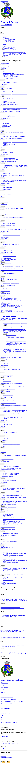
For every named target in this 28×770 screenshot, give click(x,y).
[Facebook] (3, 29)
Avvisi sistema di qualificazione (12, 342)
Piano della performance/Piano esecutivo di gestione (13, 217)
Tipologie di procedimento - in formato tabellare (13, 266)
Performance (3, 205)
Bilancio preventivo (7, 379)
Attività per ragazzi (4, 719)
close (2, 33)
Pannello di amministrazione (6, 757)
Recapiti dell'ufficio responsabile (9, 273)
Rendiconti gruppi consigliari (9, 115)
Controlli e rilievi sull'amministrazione (8, 403)
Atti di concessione (4, 365)
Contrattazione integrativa (6, 189)
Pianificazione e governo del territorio (8, 504)
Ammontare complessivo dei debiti (10, 474)
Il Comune (5, 683)
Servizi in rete (3, 452)
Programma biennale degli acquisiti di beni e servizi (16, 326)
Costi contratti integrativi (8, 194)
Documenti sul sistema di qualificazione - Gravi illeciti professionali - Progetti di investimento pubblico (12, 306)
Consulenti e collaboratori (6, 126)
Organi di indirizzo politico (6, 88)
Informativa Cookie (14, 754)
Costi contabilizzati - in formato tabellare (11, 444)
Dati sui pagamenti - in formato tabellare (11, 466)
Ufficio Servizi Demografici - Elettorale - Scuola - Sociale (12, 701)
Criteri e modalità (4, 359)
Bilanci (2, 371)
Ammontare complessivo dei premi (8, 225)
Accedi (4, 44)
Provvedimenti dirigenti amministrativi (8, 285)
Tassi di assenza (4, 169)
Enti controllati (4, 238)
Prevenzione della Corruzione (7, 547)
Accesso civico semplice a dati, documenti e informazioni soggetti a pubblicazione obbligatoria (15, 569)
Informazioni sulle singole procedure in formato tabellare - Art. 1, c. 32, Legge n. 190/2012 (15, 315)
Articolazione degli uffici (6, 118)
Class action (3, 434)
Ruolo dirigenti (6, 145)
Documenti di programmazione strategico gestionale (13, 74)
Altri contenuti (3, 543)
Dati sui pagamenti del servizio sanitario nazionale (11, 468)
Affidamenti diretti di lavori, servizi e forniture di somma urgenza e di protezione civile (16, 344)
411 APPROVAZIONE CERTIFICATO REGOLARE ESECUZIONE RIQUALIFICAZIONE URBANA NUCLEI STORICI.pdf (13, 631)
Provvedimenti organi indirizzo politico (9, 279)
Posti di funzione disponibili (9, 144)
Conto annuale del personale (9, 158)
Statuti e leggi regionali (8, 75)
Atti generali (3, 68)
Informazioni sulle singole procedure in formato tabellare (12, 311)
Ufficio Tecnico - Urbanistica (7, 703)
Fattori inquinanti (6, 516)
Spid (1, 717)
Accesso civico (4, 564)
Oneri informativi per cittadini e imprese (9, 78)
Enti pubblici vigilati (5, 240)
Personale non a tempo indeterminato (8, 161)
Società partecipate (4, 246)
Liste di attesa (3, 446)
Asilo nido (3, 710)
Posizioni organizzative (5, 148)
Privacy (2, 754)
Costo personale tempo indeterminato (10, 159)
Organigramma (6, 123)
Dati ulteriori (3, 582)
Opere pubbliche (4, 482)
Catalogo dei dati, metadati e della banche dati (12, 577)
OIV (1, 196)
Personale (2, 130)
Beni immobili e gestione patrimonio (8, 389)
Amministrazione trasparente (10, 722)
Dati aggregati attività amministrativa (8, 259)
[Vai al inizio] (1, 660)
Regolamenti (5, 578)
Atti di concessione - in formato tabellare (11, 369)
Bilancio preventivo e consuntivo (7, 376)
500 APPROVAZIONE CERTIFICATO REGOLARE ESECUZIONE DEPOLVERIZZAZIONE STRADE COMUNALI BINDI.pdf (13, 623)
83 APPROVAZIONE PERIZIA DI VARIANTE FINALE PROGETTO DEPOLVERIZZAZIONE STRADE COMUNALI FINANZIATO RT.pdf (14, 600)
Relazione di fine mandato (8, 91)
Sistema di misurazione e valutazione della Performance (12, 208)
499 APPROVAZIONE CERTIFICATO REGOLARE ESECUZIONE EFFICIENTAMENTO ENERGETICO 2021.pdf (13, 638)
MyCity (3, 759)
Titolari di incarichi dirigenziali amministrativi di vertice (12, 132)
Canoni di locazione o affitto (6, 397)
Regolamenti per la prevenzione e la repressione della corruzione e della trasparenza (14, 556)
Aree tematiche (6, 708)
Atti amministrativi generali (8, 73)
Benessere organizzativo (5, 237)
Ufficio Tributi (3, 705)
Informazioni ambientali (5, 297)
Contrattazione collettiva (5, 183)
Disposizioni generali (5, 63)
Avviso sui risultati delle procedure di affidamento (16, 341)
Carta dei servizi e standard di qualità (8, 429)
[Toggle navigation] (1, 32)
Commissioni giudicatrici (6, 303)
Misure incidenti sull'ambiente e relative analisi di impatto (15, 517)
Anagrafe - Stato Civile (5, 713)
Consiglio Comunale (5, 689)
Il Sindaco (3, 685)
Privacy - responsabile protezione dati (8, 583)
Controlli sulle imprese (5, 291)
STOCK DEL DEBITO (5, 461)
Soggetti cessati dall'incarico (9, 102)
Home (4, 46)
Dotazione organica (5, 154)
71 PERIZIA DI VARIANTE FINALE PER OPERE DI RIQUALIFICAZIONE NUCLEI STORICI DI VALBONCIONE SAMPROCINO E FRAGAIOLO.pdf (12, 608)
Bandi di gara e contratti (8, 48)
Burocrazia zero (4, 84)
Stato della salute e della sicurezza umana (11, 522)
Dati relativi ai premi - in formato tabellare (11, 235)
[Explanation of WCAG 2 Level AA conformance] (7, 762)
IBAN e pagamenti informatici (7, 476)
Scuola (2, 715)
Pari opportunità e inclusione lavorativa (9, 299)
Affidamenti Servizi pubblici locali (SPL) (9, 298)
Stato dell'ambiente (7, 515)
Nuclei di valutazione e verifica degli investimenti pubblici (12, 484)
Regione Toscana (4, 1)
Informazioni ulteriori (10, 345)
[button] (5, 36)
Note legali (7, 754)
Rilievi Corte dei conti (7, 424)
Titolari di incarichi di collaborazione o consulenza (11, 129)
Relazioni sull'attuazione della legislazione (11, 521)
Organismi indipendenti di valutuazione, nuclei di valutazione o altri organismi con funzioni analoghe (13, 406)
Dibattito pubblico (4, 304)
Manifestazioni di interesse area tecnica (16, 337)
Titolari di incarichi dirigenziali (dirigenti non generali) (12, 138)
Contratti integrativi (7, 193)
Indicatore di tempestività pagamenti (8, 469)
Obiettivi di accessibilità (8, 580)
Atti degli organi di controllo (9, 116)
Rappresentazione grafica (6, 258)
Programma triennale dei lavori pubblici (14, 327)
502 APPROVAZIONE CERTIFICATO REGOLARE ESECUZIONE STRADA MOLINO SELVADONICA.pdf (13, 646)
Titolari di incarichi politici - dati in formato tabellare (13, 98)
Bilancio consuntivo (7, 381)
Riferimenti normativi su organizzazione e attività (13, 71)
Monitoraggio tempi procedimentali (8, 268)
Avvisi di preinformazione (11, 335)
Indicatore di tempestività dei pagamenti (11, 473)
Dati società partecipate (8, 250)
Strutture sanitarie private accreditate (8, 527)
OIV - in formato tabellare (8, 199)
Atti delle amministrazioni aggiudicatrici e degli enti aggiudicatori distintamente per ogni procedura (13, 50)
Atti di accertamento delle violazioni (10, 562)
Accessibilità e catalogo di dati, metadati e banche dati (12, 574)
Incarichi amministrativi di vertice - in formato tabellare (14, 136)
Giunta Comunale (4, 687)
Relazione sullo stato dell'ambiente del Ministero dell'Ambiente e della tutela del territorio (13, 524)
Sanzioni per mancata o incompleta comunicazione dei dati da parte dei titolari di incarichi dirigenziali (15, 108)
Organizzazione (4, 85)
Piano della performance (5, 214)
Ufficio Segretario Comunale (6, 694)
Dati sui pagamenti (4, 462)
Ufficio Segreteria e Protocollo (7, 697)
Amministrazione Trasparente (9, 47)
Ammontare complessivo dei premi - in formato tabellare (14, 229)
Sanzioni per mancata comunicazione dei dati (10, 104)
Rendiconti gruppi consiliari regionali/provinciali (10, 111)
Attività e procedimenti (5, 260)
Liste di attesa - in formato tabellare (10, 449)
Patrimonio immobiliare (5, 391)
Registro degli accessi (7, 571)
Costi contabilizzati (4, 440)
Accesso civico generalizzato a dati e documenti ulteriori (14, 570)
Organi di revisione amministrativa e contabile (10, 413)
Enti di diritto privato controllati (7, 252)
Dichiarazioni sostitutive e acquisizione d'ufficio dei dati (12, 270)
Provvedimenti (4, 275)
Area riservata (3, 756)
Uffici (3, 692)
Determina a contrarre (7, 56)
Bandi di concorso (4, 202)
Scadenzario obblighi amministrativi (10, 82)
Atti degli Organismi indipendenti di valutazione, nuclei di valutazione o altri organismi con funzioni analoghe (15, 411)
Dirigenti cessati (4, 147)
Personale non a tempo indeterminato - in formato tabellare (15, 165)
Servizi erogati (3, 426)
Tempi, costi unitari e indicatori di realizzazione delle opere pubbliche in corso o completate (15, 502)
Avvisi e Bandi (9, 339)
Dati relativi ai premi (5, 231)
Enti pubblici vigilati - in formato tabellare (11, 244)
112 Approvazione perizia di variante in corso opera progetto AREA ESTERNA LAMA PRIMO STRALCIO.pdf (13, 616)
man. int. (2, 546)
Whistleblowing (4, 584)
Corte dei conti (4, 420)
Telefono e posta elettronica (6, 125)
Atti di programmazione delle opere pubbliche (10, 491)
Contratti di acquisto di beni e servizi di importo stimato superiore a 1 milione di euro (14, 352)
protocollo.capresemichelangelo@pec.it (11, 743)
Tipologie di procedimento (6, 263)
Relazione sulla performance (6, 219)
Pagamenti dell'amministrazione (7, 459)
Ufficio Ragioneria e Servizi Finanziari (8, 699)
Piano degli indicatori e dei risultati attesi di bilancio (11, 383)
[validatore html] (3, 762)
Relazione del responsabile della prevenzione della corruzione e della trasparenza (13, 558)
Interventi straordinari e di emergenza (8, 535)
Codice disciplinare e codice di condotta (11, 76)
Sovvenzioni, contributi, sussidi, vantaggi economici (11, 357)
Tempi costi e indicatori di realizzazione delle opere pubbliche (13, 497)
